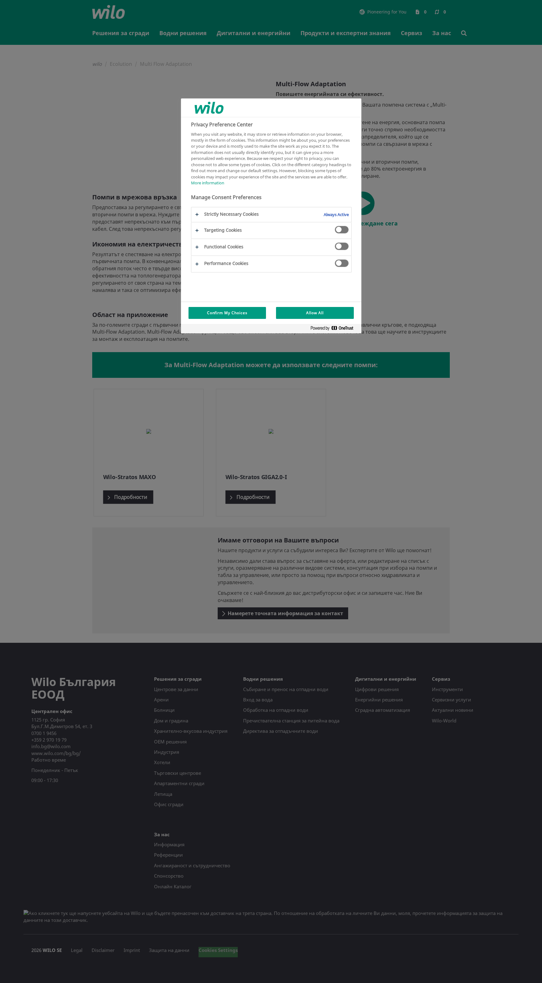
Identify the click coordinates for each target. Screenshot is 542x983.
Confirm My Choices (227, 312)
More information (207, 183)
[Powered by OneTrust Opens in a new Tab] (334, 329)
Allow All (315, 312)
